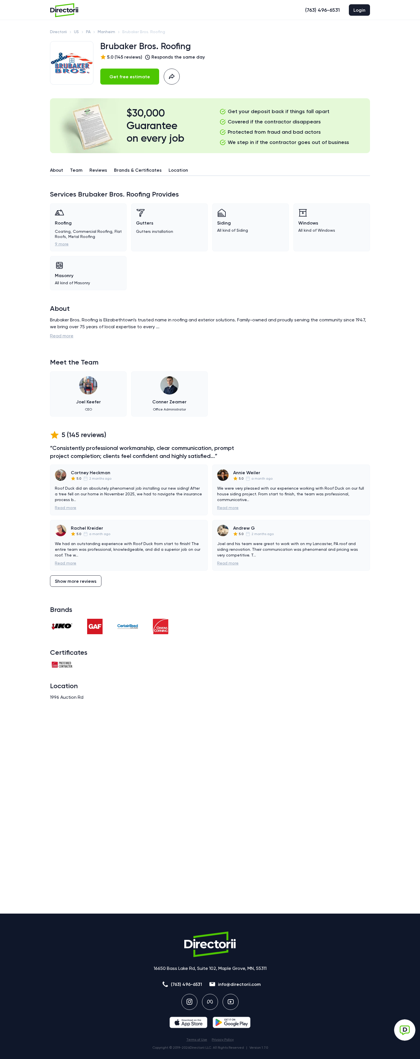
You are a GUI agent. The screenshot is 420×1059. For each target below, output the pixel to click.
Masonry (64, 275)
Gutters (144, 223)
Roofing (63, 223)
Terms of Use (196, 1040)
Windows (308, 223)
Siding (224, 223)
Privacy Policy (223, 1040)
